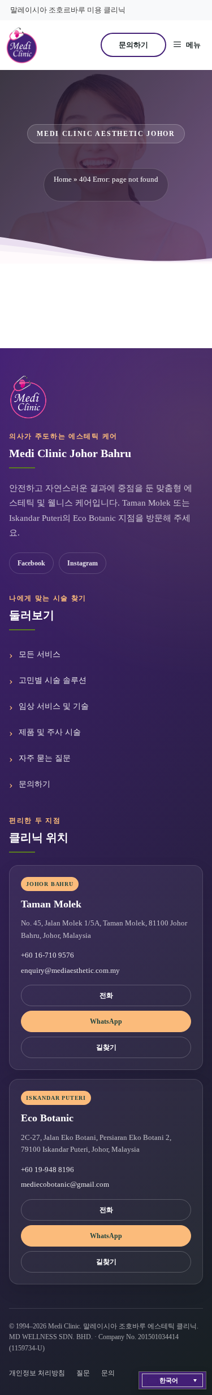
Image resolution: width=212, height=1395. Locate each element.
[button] (172, 1380)
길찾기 (106, 1047)
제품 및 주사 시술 (50, 732)
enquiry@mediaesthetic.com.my (70, 970)
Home (63, 179)
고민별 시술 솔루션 (52, 680)
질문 (83, 1373)
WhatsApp (106, 1021)
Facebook (31, 563)
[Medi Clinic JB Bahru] (22, 45)
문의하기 (133, 45)
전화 (106, 995)
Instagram (82, 563)
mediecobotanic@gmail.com (65, 1184)
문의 (108, 1373)
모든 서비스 (39, 654)
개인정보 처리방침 (37, 1373)
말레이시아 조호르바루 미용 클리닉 (68, 10)
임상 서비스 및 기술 (54, 706)
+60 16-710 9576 (47, 955)
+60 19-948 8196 (47, 1169)
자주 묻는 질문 (45, 758)
